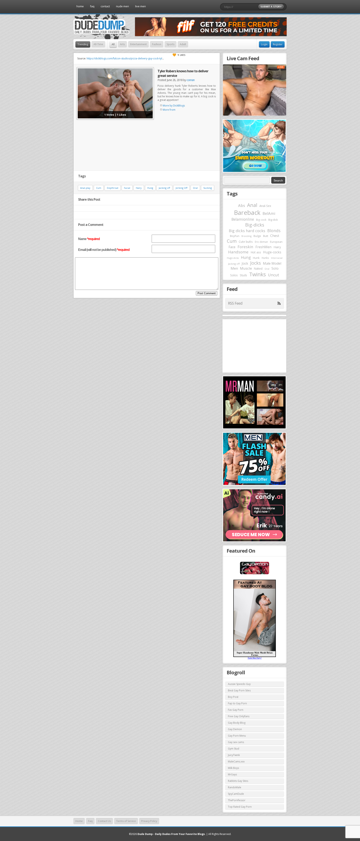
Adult (183, 44)
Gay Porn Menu (237, 735)
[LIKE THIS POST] (174, 55)
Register (277, 44)
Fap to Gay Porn (237, 703)
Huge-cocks (272, 252)
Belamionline (242, 219)
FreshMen (263, 247)
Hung (150, 187)
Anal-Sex (265, 206)
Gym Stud (233, 748)
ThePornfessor (236, 800)
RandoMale (234, 787)
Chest (274, 235)
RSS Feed (235, 303)
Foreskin (245, 246)
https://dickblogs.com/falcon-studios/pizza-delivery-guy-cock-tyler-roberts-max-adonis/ (138, 58)
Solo (275, 268)
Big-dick (273, 220)
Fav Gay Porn (235, 710)
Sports (170, 44)
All (113, 44)
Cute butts (246, 242)
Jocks (255, 263)
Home (79, 821)
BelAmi (268, 213)
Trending (83, 44)
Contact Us (104, 821)
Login (264, 44)
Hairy (139, 187)
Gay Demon (235, 729)
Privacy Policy (149, 821)
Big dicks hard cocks (247, 230)
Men (234, 268)
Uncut (273, 274)
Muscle (246, 268)
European (276, 242)
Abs (241, 205)
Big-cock (261, 219)
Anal (252, 205)
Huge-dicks (233, 257)
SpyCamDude (236, 794)
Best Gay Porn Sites (239, 690)
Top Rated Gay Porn (240, 806)
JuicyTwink (234, 755)
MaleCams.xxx (236, 761)
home (80, 6)
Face (232, 247)
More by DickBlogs (174, 105)
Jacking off (164, 187)
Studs (243, 275)
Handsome (238, 252)
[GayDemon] (254, 574)
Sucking (207, 187)
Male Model (272, 263)
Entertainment (138, 44)
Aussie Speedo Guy (239, 684)
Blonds (273, 230)
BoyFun (234, 236)
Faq (90, 821)
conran (190, 80)
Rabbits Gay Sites (238, 781)
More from (169, 109)
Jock (245, 263)
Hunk (256, 258)
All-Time (98, 44)
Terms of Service (126, 821)
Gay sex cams (236, 742)
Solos (234, 275)
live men (140, 6)
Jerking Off (181, 187)
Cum (98, 187)
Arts (122, 44)
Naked (258, 268)
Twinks (257, 274)
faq (92, 6)
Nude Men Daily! (255, 658)
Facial (127, 187)
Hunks (265, 257)
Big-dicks (254, 225)
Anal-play (85, 187)
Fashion (156, 44)
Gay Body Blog (236, 723)
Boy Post (233, 697)
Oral (195, 187)
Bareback (247, 212)
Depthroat (112, 187)
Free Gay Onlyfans (238, 716)
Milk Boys (233, 768)
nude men (122, 6)
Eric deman (261, 241)
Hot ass (256, 252)
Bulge (257, 236)
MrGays (232, 774)
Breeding (246, 236)
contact (105, 6)
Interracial (276, 258)
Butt (265, 236)
